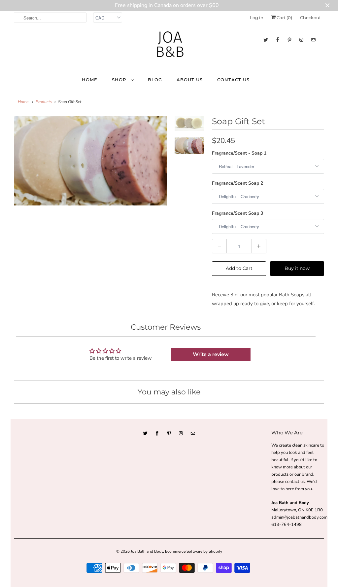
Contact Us (233, 79)
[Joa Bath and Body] (169, 47)
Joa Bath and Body (147, 551)
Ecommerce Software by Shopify (193, 551)
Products (44, 101)
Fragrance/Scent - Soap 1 (239, 153)
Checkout (310, 17)
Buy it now (297, 268)
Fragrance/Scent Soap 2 (237, 183)
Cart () (284, 17)
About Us (190, 79)
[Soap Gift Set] (90, 160)
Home (89, 79)
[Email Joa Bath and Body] (313, 39)
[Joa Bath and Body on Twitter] (265, 39)
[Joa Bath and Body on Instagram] (301, 39)
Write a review (211, 354)
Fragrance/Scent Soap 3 (237, 213)
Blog (155, 79)
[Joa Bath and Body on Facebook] (277, 39)
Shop (120, 79)
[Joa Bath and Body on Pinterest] (289, 39)
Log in (256, 17)
